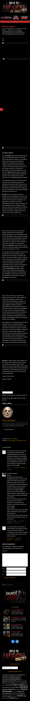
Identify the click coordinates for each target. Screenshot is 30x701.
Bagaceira (5, 681)
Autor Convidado (8, 420)
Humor (7, 687)
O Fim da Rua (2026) (16, 624)
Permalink (22, 467)
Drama (12, 683)
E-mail (3, 571)
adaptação (18, 677)
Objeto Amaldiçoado (19, 32)
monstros (10, 32)
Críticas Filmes (19, 612)
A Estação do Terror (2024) (18, 617)
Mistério (24, 687)
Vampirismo (6, 698)
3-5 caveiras (18, 30)
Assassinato (5, 679)
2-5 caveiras (11, 675)
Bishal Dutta (13, 31)
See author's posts (8, 429)
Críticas (19, 28)
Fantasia (4, 685)
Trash (24, 696)
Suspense (16, 34)
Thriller (21, 34)
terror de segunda (6, 696)
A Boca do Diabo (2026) (17, 610)
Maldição (20, 31)
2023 (13, 30)
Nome (3, 568)
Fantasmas (9, 685)
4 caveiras (11, 677)
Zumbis (17, 698)
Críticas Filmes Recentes (17, 614)
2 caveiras (4, 675)
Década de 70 (17, 683)
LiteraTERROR (12, 687)
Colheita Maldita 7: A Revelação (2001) (17, 440)
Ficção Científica (18, 685)
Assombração (6, 31)
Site (3, 574)
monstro (4, 32)
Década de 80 (24, 683)
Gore (4, 687)
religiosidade (14, 691)
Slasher (18, 693)
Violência (12, 698)
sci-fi (10, 694)
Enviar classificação (7, 392)
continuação (24, 681)
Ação (21, 679)
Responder (9, 469)
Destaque (9, 683)
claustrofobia (12, 681)
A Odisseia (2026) (16, 631)
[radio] (15, 382)
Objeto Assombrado (7, 34)
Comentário (4, 551)
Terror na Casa (14, 696)
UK (2, 698)
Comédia (19, 681)
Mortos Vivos (18, 689)
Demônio (4, 683)
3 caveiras (18, 675)
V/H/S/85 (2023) (14, 438)
